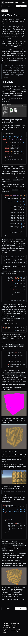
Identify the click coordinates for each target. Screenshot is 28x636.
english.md (4, 10)
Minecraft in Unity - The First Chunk (16, 2)
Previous (8, 6)
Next (20, 6)
